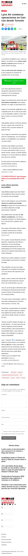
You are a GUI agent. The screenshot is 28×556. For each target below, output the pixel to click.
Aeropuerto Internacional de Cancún (10, 375)
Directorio (3, 534)
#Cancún (22, 150)
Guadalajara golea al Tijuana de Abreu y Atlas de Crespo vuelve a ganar (13, 459)
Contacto (3, 536)
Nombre (3, 410)
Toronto (18, 377)
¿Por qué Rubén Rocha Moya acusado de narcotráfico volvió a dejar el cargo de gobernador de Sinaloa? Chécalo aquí (13, 468)
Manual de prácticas (6, 542)
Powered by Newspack (6, 553)
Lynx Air (13, 377)
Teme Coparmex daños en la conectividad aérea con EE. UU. (13, 178)
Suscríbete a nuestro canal (17, 82)
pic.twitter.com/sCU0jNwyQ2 (10, 360)
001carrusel (13, 372)
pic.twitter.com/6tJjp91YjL (9, 166)
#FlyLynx (12, 358)
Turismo (23, 377)
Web (2, 424)
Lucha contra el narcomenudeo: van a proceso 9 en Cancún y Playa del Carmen (13, 451)
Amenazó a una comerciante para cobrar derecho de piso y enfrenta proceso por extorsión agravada (14, 486)
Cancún (4, 10)
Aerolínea (20, 372)
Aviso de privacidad (6, 539)
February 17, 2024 (7, 172)
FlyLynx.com (5, 235)
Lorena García (10, 24)
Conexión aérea (5, 377)
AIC (21, 375)
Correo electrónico (5, 417)
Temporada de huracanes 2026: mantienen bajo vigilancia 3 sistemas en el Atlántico (12, 478)
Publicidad (3, 544)
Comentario (4, 394)
